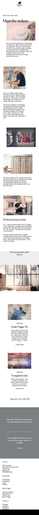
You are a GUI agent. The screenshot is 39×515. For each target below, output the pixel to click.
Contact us (5, 469)
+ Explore (19, 448)
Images (4, 484)
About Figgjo (6, 497)
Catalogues (6, 481)
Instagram (5, 508)
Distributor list (6, 494)
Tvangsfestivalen (19, 376)
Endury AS (5, 470)
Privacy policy (6, 465)
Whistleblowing (7, 472)
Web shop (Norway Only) (10, 467)
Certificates (6, 479)
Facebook (5, 509)
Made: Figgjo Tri (19, 327)
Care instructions (7, 492)
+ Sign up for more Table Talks (19, 399)
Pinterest (5, 504)
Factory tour (6, 495)
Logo (4, 483)
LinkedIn (5, 506)
